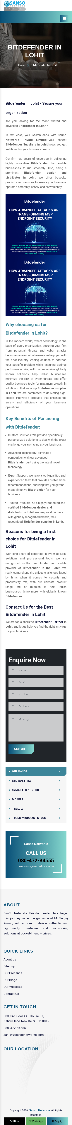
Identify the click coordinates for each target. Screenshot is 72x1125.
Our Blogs (10, 980)
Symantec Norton (25, 790)
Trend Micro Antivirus (29, 817)
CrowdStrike (22, 780)
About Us (10, 959)
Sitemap (9, 966)
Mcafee (17, 799)
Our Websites (13, 987)
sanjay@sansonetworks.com (24, 1035)
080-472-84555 (15, 1028)
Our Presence (13, 973)
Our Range (19, 771)
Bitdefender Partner (49, 622)
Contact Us (11, 994)
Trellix (17, 808)
